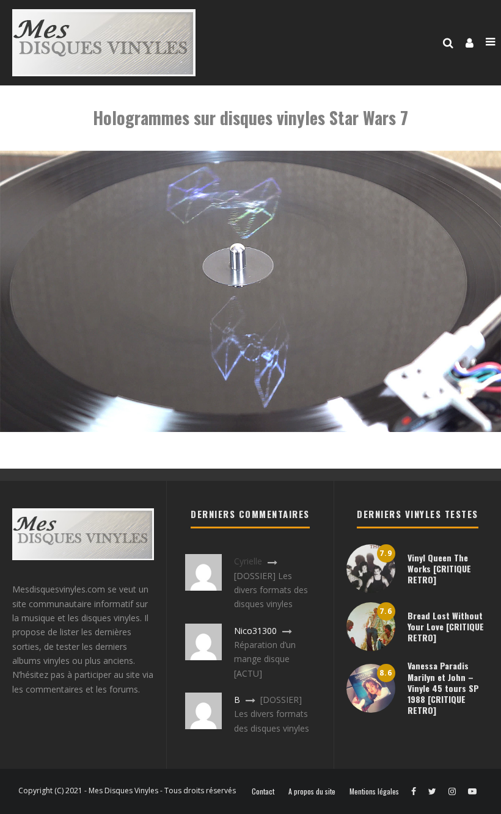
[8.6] (370, 709)
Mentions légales (374, 791)
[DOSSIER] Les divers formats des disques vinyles (271, 590)
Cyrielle (248, 561)
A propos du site (311, 791)
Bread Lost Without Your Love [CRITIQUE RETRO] (446, 626)
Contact (263, 791)
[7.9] (370, 590)
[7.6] (370, 648)
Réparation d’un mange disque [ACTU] (265, 659)
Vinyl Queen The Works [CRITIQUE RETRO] (439, 568)
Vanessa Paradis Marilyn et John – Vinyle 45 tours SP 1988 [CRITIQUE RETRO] (443, 687)
